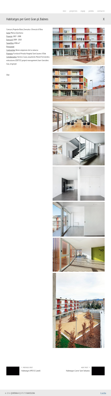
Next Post (85, 367)
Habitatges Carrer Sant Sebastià (78, 370)
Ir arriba (103, 393)
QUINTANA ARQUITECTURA (35, 8)
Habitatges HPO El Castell (30, 370)
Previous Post (27, 367)
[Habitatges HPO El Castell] (12, 375)
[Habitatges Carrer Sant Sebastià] (98, 375)
